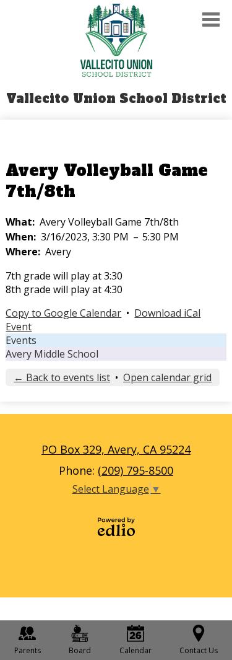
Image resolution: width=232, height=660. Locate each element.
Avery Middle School (52, 354)
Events (21, 340)
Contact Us (198, 650)
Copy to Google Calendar (63, 313)
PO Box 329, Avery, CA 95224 (116, 449)
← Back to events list (62, 377)
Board (80, 650)
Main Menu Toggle (211, 19)
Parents (27, 650)
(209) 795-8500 (135, 470)
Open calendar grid (167, 377)
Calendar (135, 650)
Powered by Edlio (116, 526)
